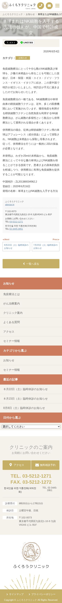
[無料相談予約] (49, 5)
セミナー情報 (11, 340)
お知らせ (23, 58)
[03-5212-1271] (40, 5)
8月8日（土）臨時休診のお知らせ (24, 407)
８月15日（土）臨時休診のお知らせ (25, 398)
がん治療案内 (11, 303)
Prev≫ (56, 239)
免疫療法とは (11, 294)
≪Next (6, 239)
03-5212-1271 (16, 222)
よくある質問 (11, 322)
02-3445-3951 (16, 229)
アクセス (8, 331)
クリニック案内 (13, 312)
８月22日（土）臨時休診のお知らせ (25, 389)
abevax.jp (9, 204)
